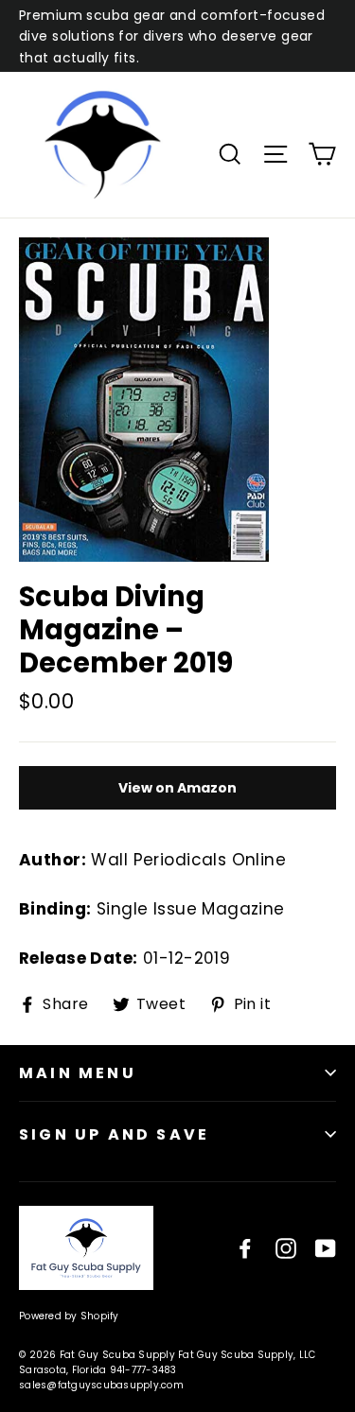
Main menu (77, 1073)
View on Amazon (177, 787)
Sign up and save (114, 1134)
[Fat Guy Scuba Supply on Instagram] (285, 1248)
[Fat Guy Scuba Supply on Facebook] (245, 1248)
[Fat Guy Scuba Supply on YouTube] (325, 1248)
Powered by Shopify (69, 1316)
